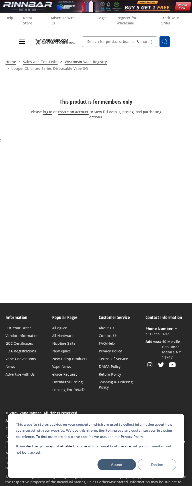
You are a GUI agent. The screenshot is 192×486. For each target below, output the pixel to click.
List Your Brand (19, 327)
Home (11, 61)
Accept (116, 464)
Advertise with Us (20, 374)
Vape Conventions (21, 358)
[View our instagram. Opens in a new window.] (150, 364)
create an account (73, 111)
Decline (157, 464)
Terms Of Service (113, 358)
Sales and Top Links (40, 61)
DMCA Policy (110, 366)
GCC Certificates (19, 343)
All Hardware (63, 335)
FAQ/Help (107, 343)
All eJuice (59, 327)
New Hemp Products (69, 358)
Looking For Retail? (68, 389)
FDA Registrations (21, 351)
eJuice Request (64, 374)
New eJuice (61, 351)
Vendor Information (22, 335)
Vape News (61, 366)
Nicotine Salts (64, 343)
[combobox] (119, 41)
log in (47, 111)
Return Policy (110, 374)
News (10, 366)
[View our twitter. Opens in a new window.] (161, 364)
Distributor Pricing (67, 382)
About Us (106, 327)
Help (9, 17)
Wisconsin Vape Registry (86, 61)
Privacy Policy (110, 351)
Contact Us (108, 335)
